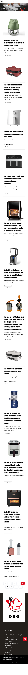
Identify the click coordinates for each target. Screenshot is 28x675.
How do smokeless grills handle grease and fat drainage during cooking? (13, 371)
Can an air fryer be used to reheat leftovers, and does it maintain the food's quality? (13, 134)
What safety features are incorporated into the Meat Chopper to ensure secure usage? (14, 42)
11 (18, 583)
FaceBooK (7, 652)
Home (4, 5)
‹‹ (5, 583)
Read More (8, 55)
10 (14, 583)
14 (11, 586)
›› (20, 586)
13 (7, 586)
